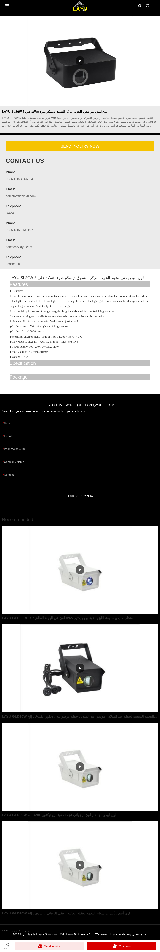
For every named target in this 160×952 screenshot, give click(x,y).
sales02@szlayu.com (21, 196)
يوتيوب (26, 930)
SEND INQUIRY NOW (80, 146)
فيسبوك (15, 930)
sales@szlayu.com (19, 247)
